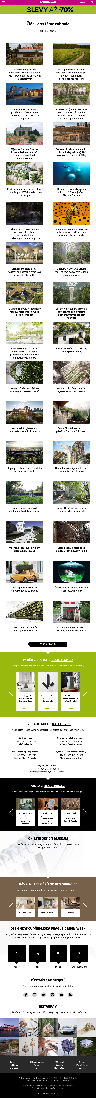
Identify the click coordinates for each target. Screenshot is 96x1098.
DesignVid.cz (54, 785)
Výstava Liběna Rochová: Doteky (71, 751)
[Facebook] (25, 994)
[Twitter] (43, 994)
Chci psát (14, 1067)
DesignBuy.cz (62, 659)
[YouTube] (61, 994)
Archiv (36, 1067)
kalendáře (61, 724)
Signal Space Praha (47, 765)
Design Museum (55, 838)
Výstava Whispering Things (25, 751)
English (82, 1067)
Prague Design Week (68, 928)
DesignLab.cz (53, 1093)
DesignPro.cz (66, 884)
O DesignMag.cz (37, 1062)
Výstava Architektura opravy (70, 738)
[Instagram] (34, 994)
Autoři (36, 1064)
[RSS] (70, 994)
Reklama (14, 1064)
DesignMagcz (54, 1012)
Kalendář (59, 1064)
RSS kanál (59, 1062)
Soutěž (82, 1062)
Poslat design (82, 1064)
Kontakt (13, 1062)
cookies (70, 1085)
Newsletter (59, 1067)
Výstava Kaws (25, 738)
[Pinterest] (52, 994)
